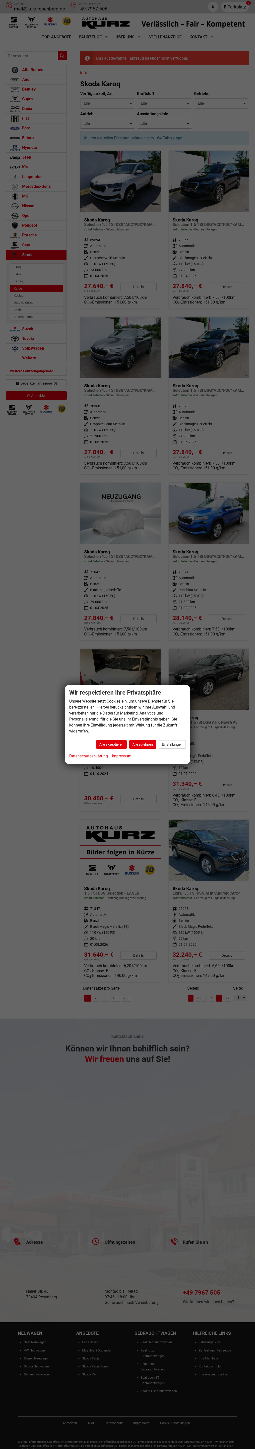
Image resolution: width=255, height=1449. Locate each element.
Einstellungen (172, 744)
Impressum (121, 756)
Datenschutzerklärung (88, 756)
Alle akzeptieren (111, 744)
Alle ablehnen (142, 744)
